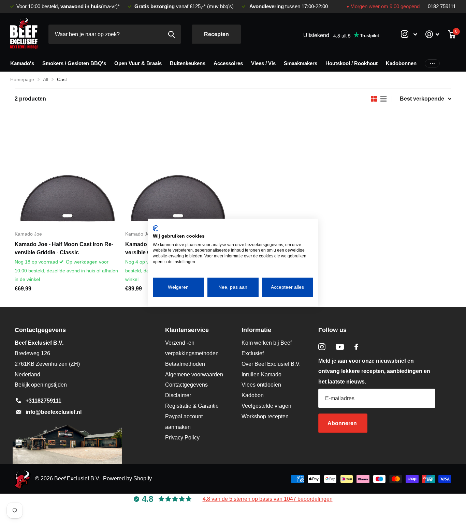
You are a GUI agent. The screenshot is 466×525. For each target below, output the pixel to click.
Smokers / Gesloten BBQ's (74, 63)
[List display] (383, 98)
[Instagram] (321, 346)
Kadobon (253, 395)
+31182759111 (43, 401)
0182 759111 (442, 6)
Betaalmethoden (185, 364)
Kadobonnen (401, 63)
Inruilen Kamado (261, 374)
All (45, 79)
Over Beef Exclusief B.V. (271, 364)
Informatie (256, 330)
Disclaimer (178, 395)
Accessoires (228, 63)
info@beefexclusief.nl (54, 412)
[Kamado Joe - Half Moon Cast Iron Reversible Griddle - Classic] (67, 172)
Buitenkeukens (187, 63)
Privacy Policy (182, 437)
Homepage (22, 79)
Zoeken (171, 34)
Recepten (216, 34)
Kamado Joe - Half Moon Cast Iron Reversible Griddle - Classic (64, 248)
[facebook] (356, 347)
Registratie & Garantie (192, 406)
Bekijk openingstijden (41, 385)
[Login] (432, 34)
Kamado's (22, 63)
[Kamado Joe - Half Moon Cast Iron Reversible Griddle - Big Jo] (177, 172)
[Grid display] (374, 98)
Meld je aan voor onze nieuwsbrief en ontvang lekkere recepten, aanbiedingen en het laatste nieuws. (374, 371)
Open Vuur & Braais (138, 63)
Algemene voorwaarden (194, 374)
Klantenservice (187, 330)
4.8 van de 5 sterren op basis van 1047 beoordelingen (268, 499)
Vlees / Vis (263, 63)
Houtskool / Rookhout (351, 63)
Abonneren (342, 423)
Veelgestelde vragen (266, 406)
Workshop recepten (265, 416)
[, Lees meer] (409, 34)
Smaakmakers (300, 63)
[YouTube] (340, 347)
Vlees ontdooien (261, 385)
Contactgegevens (186, 385)
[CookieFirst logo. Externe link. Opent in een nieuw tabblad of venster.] (155, 228)
